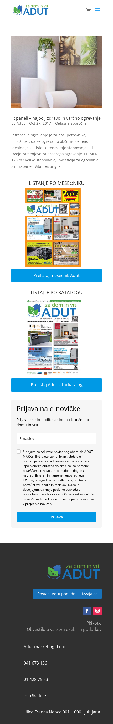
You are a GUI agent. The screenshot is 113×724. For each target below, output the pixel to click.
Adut (21, 123)
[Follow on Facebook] (87, 611)
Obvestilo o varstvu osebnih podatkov (64, 629)
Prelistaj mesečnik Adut (56, 275)
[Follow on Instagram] (97, 611)
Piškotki (94, 623)
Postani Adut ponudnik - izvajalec (67, 593)
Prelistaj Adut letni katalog (57, 385)
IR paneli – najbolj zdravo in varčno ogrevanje (56, 118)
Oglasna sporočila (71, 123)
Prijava (56, 516)
